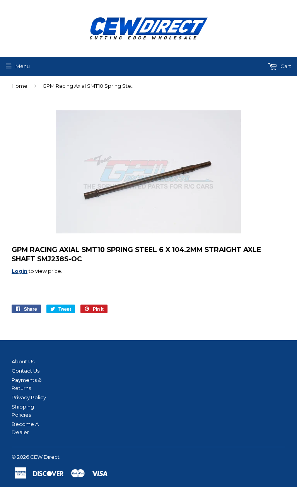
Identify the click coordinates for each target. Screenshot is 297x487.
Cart (285, 66)
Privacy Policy (29, 397)
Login (19, 271)
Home (19, 86)
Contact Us (25, 371)
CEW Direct (45, 457)
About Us (23, 361)
